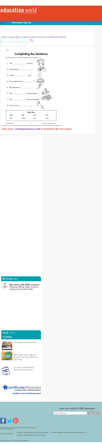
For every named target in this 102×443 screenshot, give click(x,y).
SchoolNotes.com (6, 441)
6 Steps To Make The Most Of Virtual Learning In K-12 (69, 432)
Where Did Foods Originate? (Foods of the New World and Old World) (26, 357)
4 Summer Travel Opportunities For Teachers (31, 435)
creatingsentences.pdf (27, 128)
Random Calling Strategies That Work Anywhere (33, 432)
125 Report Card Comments (25, 342)
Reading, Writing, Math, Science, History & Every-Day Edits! (24, 287)
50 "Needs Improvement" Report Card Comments (24, 368)
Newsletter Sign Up (21, 22)
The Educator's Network (21, 441)
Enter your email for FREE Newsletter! (77, 408)
